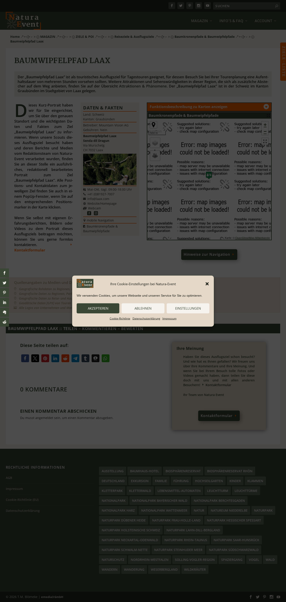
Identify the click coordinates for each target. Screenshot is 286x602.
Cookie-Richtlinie (120, 318)
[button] (207, 284)
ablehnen (143, 308)
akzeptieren (98, 308)
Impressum (169, 318)
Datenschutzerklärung (146, 318)
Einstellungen (188, 308)
